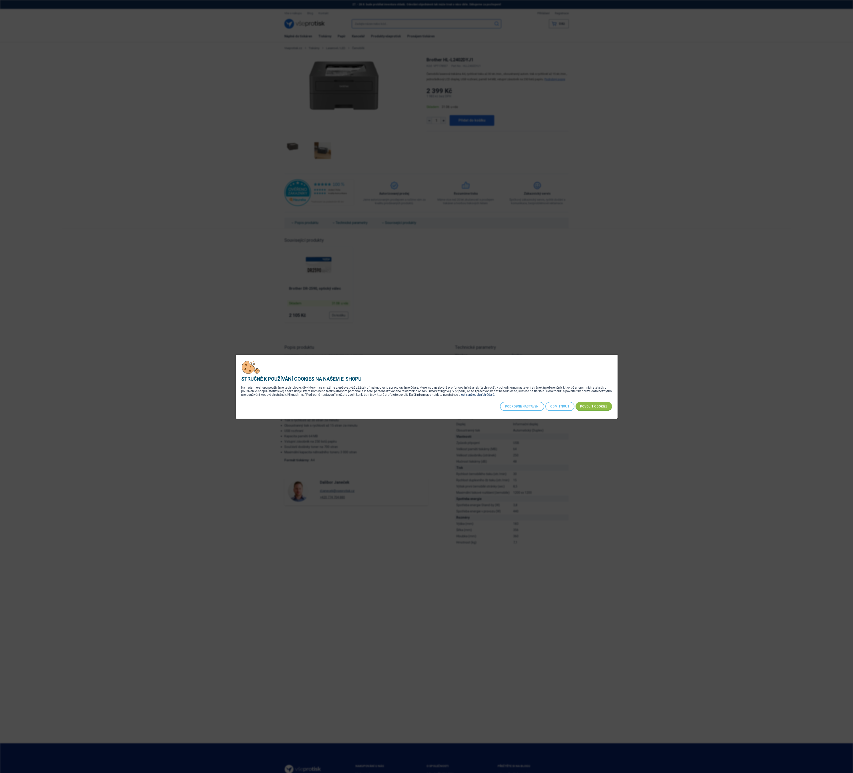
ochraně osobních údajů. (478, 394)
